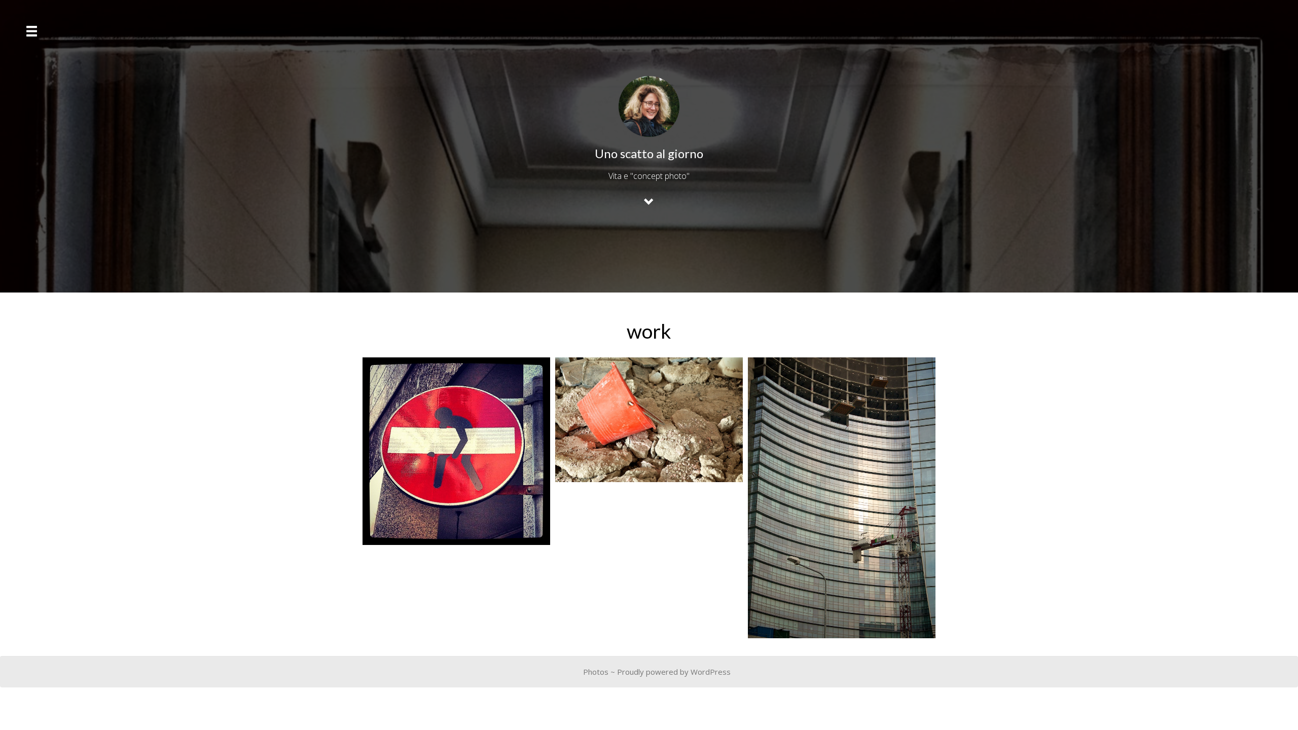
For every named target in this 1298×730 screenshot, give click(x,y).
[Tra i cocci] (649, 420)
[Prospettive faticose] (456, 451)
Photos (595, 672)
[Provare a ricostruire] (841, 498)
